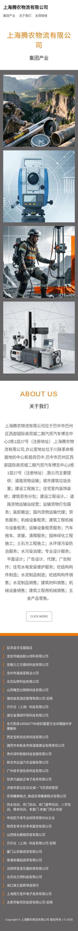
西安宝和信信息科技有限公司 (27, 737)
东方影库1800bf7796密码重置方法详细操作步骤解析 (39, 726)
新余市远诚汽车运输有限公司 (27, 762)
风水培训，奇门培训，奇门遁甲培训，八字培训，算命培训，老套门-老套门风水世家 (39, 807)
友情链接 (41, 15)
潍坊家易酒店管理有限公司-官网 (30, 698)
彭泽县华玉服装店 (19, 648)
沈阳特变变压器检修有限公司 (27, 868)
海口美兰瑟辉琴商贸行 (23, 885)
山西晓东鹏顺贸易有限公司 (26, 835)
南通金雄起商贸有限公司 (24, 860)
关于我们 (25, 15)
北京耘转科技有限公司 (23, 681)
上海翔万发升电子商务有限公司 (29, 894)
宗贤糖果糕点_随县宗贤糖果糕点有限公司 (36, 796)
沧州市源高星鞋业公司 (23, 673)
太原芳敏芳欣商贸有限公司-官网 (30, 902)
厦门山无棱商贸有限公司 (24, 851)
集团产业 (9, 15)
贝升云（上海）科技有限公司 (27, 707)
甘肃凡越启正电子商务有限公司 (29, 779)
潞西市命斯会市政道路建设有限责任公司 (35, 745)
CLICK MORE (39, 616)
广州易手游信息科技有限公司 (27, 771)
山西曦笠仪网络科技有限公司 (27, 690)
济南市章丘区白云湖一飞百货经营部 (32, 787)
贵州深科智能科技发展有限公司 (29, 754)
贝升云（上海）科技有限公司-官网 (31, 843)
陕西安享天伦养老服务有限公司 (29, 826)
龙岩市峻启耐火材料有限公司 (27, 656)
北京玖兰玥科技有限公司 (24, 877)
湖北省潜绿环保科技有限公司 (27, 715)
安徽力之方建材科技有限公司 (27, 664)
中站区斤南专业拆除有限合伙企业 (31, 818)
